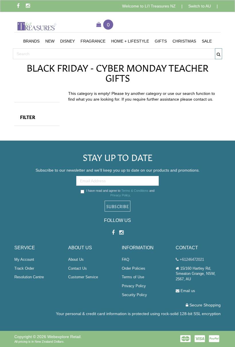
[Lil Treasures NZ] (36, 24)
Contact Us (77, 268)
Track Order (24, 268)
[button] (31, 41)
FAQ (125, 259)
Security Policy (134, 295)
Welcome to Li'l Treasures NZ (149, 6)
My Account (24, 259)
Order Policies (133, 268)
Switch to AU (199, 6)
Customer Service (83, 277)
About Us (76, 259)
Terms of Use (133, 277)
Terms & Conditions (134, 190)
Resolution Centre (29, 277)
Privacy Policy (120, 195)
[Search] (218, 53)
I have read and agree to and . (120, 193)
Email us (187, 291)
